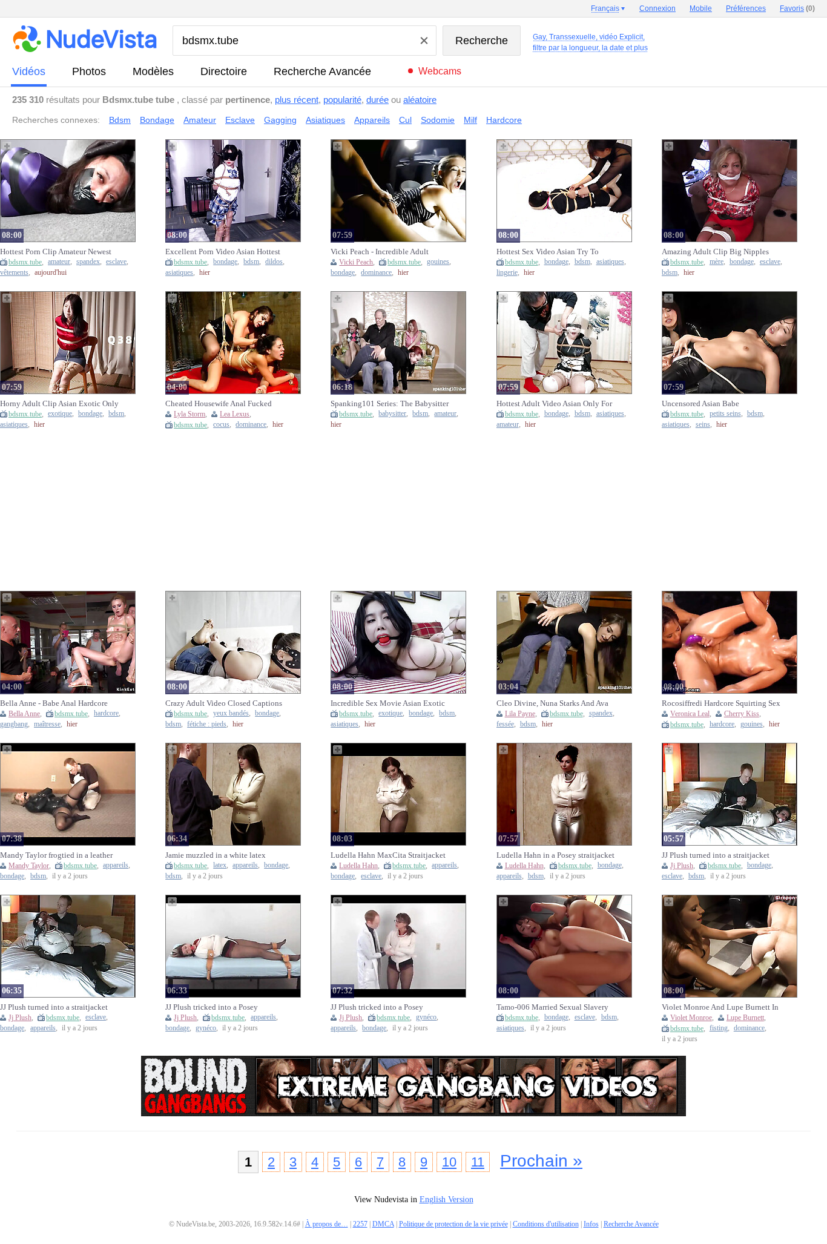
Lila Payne (520, 713)
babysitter (392, 414)
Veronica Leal (690, 713)
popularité (342, 99)
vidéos (28, 71)
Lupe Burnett (745, 1017)
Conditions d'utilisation (546, 1224)
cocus (221, 425)
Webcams (439, 71)
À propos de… (326, 1224)
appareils (115, 865)
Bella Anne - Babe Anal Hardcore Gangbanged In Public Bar (54, 703)
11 (477, 1162)
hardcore (106, 713)
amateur (59, 262)
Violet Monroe (691, 1017)
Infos (591, 1224)
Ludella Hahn (358, 865)
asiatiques (179, 273)
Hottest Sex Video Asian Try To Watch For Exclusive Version (547, 252)
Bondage (157, 120)
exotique (60, 414)
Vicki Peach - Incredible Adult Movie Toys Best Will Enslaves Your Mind (382, 252)
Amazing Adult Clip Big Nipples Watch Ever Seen (715, 252)
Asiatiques (325, 120)
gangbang (14, 724)
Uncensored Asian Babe (700, 403)
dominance (376, 273)
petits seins (725, 414)
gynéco (206, 1028)
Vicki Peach (356, 262)
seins (703, 425)
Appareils (372, 120)
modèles (153, 71)
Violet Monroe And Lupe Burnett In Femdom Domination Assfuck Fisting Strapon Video (720, 1007)
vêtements (14, 273)
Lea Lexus (234, 414)
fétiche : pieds (206, 724)
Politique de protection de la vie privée (453, 1224)
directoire (223, 71)
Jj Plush (681, 865)
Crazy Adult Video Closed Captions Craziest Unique (223, 703)
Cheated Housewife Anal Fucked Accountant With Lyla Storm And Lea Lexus (219, 404)
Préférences (746, 8)
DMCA (383, 1224)
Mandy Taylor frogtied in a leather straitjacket (56, 855)
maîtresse (47, 724)
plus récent (296, 99)
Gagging (280, 120)
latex (219, 865)
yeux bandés (231, 713)
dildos (274, 262)
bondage (225, 262)
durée (377, 99)
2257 (360, 1224)
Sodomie (438, 120)
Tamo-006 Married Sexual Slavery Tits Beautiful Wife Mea (552, 1007)
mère (716, 262)
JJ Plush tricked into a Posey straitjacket (211, 1007)
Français (605, 8)
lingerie (507, 273)
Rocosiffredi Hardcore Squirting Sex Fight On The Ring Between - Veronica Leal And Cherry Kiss (721, 703)
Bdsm (120, 120)
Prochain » (541, 1160)
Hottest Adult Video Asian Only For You (554, 404)
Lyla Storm (189, 414)
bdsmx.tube (25, 262)
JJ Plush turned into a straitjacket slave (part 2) (715, 855)
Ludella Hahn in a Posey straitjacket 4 (555, 855)
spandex (88, 262)
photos (89, 71)
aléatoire (420, 99)
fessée (505, 724)
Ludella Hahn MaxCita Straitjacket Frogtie (388, 855)
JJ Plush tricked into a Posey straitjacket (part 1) (377, 1007)
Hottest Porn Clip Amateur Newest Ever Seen (55, 252)
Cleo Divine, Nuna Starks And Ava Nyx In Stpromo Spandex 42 (552, 703)
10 (449, 1162)
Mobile (701, 8)
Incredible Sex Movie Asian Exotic (388, 703)
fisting (719, 1028)
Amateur (199, 120)
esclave (116, 262)
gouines (438, 262)
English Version (446, 1199)
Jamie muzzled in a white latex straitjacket (215, 855)
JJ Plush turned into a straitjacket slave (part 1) (54, 1007)
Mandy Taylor (28, 865)
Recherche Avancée (322, 71)
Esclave (240, 120)
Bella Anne (24, 713)
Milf (470, 120)
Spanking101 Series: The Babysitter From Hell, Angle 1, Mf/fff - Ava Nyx (390, 404)
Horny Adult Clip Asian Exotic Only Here (59, 404)
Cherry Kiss (741, 713)
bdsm (251, 262)
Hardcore (504, 120)
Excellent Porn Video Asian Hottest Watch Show (222, 252)
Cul (405, 120)
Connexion (657, 8)
